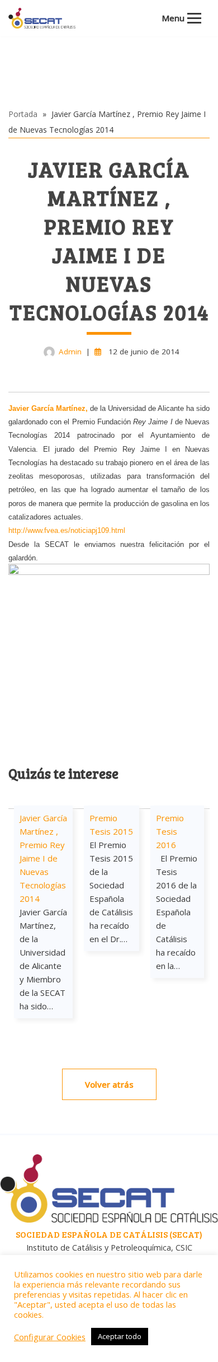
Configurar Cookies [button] (50, 1337)
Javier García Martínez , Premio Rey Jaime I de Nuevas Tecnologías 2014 (43, 858)
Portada (22, 114)
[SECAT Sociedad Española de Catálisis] (41, 18)
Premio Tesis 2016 (170, 831)
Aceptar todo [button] (119, 1336)
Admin (70, 352)
